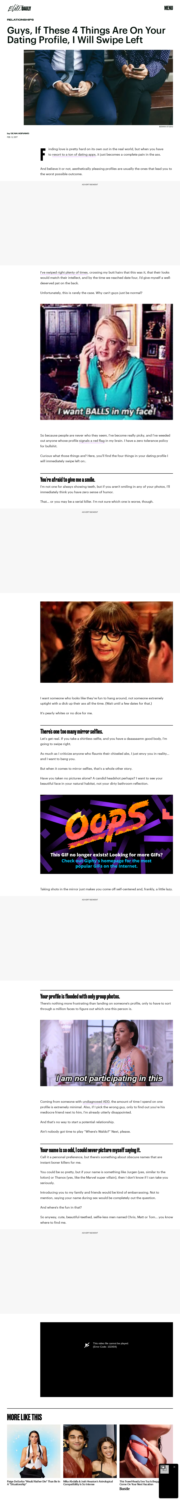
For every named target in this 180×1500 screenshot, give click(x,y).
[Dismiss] (174, 1467)
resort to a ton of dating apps (74, 154)
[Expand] (163, 1467)
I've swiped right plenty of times (64, 272)
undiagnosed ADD (96, 1101)
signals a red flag (92, 441)
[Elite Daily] (19, 8)
